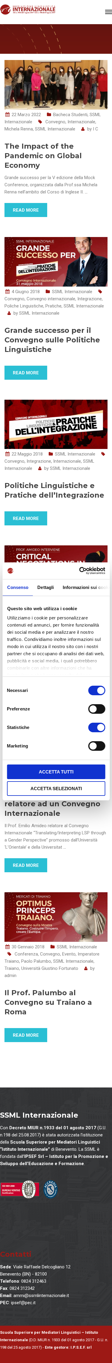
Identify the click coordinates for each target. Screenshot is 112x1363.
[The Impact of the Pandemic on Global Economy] (56, 84)
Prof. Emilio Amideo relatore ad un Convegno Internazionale (52, 804)
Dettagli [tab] (45, 587)
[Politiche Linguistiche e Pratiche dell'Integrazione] (56, 424)
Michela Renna (18, 129)
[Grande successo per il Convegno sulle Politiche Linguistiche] (56, 261)
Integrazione (89, 298)
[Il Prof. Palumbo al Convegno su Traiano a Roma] (56, 916)
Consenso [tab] (17, 587)
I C (95, 129)
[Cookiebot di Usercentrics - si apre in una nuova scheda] (79, 571)
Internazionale (81, 121)
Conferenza (26, 954)
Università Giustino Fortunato (49, 968)
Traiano (11, 968)
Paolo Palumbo (36, 961)
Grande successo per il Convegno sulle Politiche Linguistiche (52, 340)
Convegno (55, 121)
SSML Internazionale (55, 129)
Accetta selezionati (56, 788)
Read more (26, 210)
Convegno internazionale (51, 298)
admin (10, 975)
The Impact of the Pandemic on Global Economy (43, 156)
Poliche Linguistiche (23, 306)
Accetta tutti (56, 771)
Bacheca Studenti (70, 114)
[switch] (96, 709)
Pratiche (53, 306)
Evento (69, 954)
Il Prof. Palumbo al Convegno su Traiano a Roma (48, 1002)
